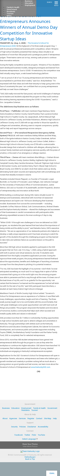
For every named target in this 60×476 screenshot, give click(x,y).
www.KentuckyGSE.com (40, 367)
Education (15, 408)
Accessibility (43, 427)
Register (30, 418)
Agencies (13, 418)
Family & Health (39, 408)
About (5, 418)
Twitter (27, 435)
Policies (22, 427)
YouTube (41, 435)
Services (22, 418)
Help (55, 418)
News (9, 16)
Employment (30, 5)
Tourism (34, 410)
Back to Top (30, 459)
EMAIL (52, 473)
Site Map (47, 418)
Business (6, 408)
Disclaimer (31, 427)
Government (52, 408)
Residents (25, 410)
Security (14, 427)
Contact (39, 418)
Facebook (19, 435)
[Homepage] (13, 4)
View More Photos (30, 446)
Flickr (34, 435)
